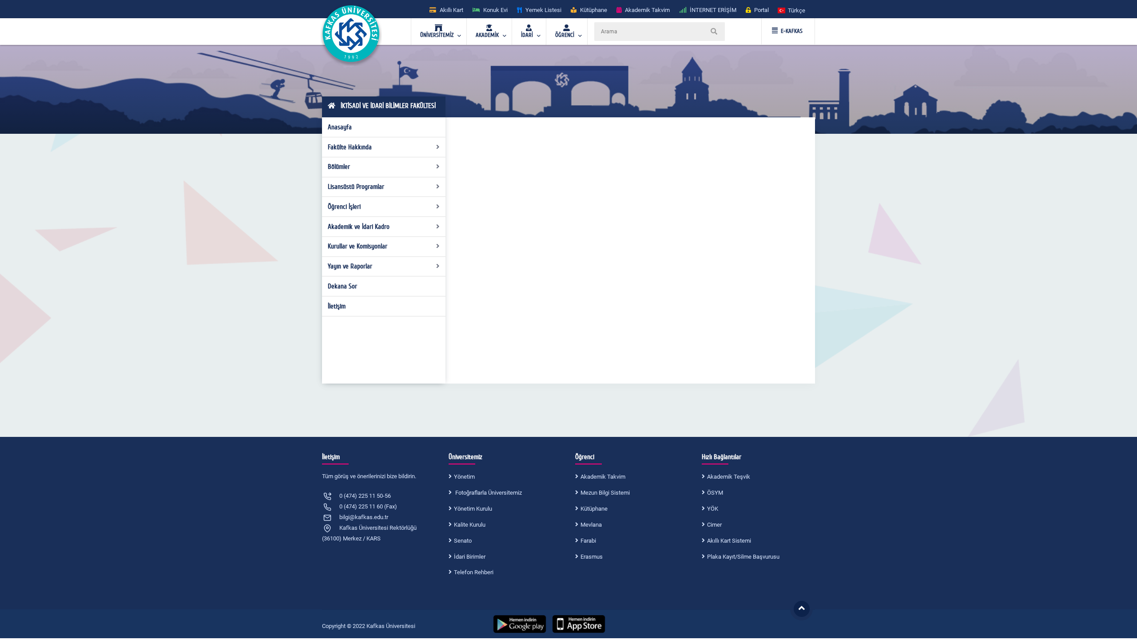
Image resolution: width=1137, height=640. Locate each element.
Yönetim (464, 476)
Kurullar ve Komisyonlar (357, 246)
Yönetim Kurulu (473, 508)
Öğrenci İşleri (344, 207)
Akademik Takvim (602, 476)
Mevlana (591, 524)
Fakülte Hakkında (350, 147)
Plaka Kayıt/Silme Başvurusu (743, 556)
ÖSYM (715, 492)
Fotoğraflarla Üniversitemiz (488, 492)
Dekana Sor (342, 286)
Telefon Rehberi (473, 572)
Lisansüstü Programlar (356, 187)
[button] (792, 10)
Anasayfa (340, 127)
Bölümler (339, 167)
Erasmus (591, 556)
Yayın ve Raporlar (350, 266)
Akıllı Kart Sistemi (729, 540)
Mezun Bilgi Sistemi (605, 492)
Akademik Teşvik (728, 476)
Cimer (714, 524)
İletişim (337, 306)
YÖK (712, 508)
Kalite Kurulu (469, 524)
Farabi (588, 540)
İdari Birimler (469, 556)
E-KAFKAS (792, 31)
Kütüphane (594, 508)
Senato (463, 540)
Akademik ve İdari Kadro (359, 227)
